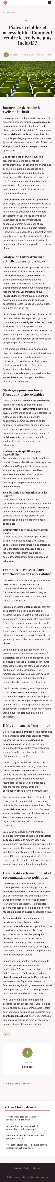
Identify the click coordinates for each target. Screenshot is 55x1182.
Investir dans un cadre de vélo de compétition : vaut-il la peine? (22, 1127)
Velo (14, 12)
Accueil (6, 12)
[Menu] (49, 2)
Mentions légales (22, 1168)
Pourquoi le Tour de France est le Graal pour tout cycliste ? (25, 1137)
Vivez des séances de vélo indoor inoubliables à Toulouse (22, 1118)
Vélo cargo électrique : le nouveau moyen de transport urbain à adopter (26, 1146)
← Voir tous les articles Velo (17, 1083)
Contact (37, 1168)
